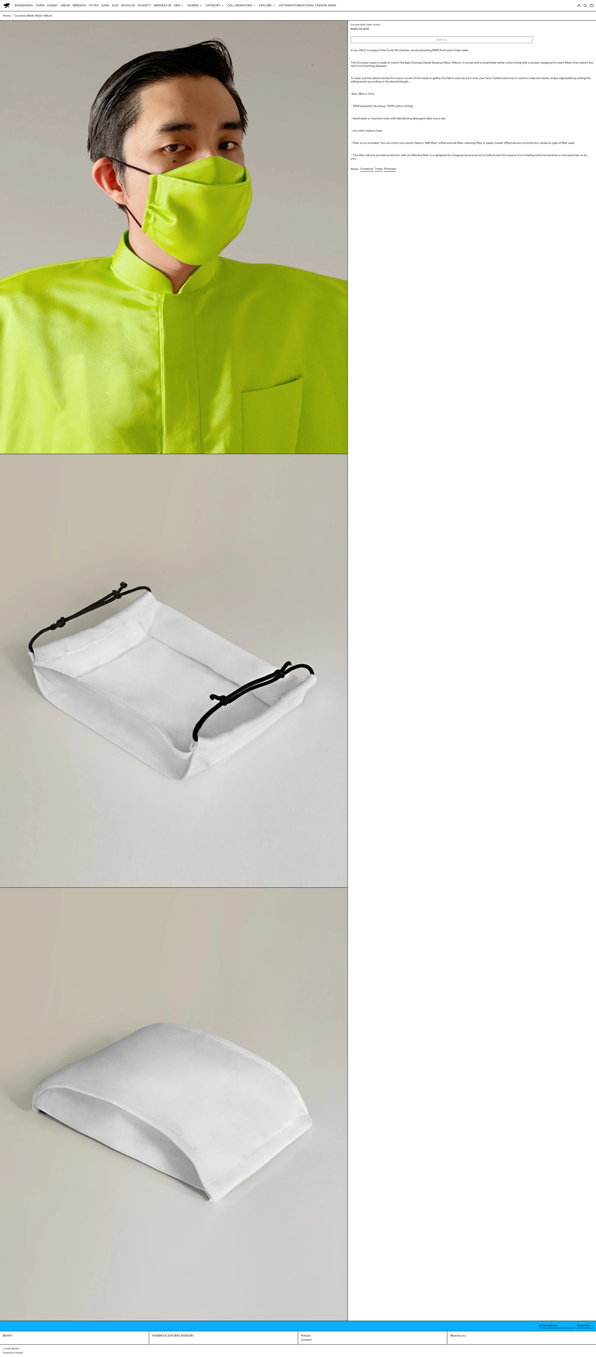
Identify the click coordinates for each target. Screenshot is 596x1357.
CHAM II (52, 5)
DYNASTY (144, 5)
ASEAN (65, 5)
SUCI (115, 5)
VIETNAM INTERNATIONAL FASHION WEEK (307, 5)
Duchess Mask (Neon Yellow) (33, 15)
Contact (306, 1339)
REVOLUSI (128, 5)
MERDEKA (79, 5)
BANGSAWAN (24, 5)
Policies (306, 1335)
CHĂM (40, 5)
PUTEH (94, 5)
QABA (105, 5)
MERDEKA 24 (162, 5)
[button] (585, 5)
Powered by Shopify (13, 1352)
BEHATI (8, 1335)
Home (7, 15)
